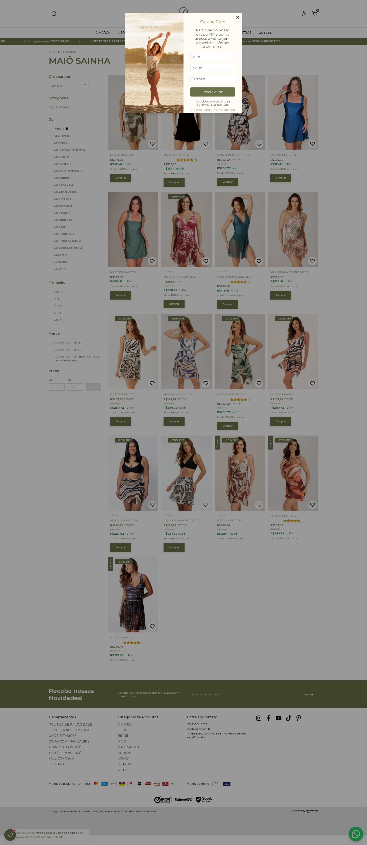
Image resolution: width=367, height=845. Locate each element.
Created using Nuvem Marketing (213, 109)
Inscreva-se (213, 92)
